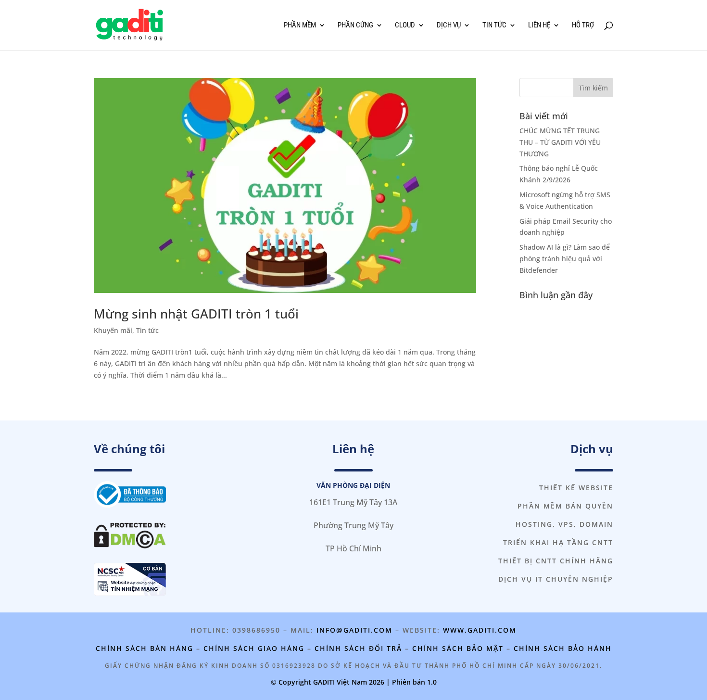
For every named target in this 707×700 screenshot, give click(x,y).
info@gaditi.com (354, 630)
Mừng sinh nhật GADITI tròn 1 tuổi (196, 313)
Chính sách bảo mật (458, 648)
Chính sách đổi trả (358, 648)
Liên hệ (539, 25)
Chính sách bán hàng (144, 648)
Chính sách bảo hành (563, 648)
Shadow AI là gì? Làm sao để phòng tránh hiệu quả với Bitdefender (564, 258)
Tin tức (494, 25)
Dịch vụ (449, 25)
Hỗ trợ (583, 25)
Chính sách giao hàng (253, 648)
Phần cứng (355, 25)
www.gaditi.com (480, 630)
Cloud (405, 25)
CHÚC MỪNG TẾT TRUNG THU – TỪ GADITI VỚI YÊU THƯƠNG (560, 142)
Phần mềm (300, 25)
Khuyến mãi (113, 330)
